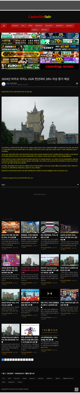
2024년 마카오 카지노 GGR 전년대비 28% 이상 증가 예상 (30, 270)
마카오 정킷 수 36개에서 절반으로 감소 (69, 269)
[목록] (77, 83)
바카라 (30, 25)
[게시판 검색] (77, 219)
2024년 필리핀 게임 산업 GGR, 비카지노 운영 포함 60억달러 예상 (10, 270)
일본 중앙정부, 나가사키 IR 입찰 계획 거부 (29, 304)
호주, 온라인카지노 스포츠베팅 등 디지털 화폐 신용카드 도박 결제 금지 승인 (29, 339)
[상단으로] (76, 389)
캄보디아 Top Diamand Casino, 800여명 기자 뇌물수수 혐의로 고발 (49, 270)
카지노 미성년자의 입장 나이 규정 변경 (69, 304)
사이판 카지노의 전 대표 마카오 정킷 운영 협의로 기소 (10, 338)
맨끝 (32, 359)
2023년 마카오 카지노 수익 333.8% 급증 (10, 304)
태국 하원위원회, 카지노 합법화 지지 (49, 236)
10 (27, 360)
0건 (9, 84)
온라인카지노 (38, 25)
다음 (29, 359)
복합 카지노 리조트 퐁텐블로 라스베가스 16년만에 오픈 (50, 304)
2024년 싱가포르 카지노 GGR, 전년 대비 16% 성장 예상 (68, 237)
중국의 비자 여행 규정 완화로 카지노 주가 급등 (10, 236)
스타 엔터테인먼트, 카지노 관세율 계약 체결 (49, 338)
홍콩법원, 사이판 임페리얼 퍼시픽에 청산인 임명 (29, 236)
